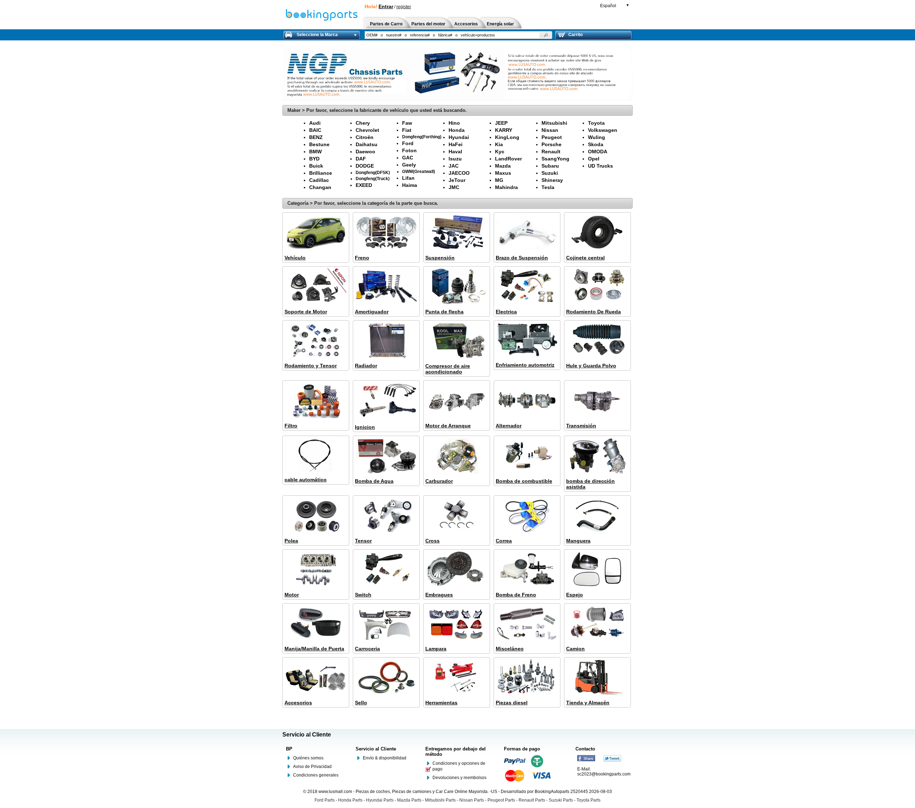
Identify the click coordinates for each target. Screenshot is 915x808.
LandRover (508, 159)
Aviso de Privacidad (312, 766)
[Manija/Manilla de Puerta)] (316, 624)
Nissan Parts (471, 800)
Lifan (408, 178)
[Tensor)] (386, 516)
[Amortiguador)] (386, 287)
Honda (457, 130)
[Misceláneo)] (527, 624)
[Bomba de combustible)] (527, 456)
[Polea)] (316, 516)
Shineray (552, 180)
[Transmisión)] (597, 401)
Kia (499, 144)
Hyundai (459, 137)
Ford (408, 143)
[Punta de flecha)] (457, 287)
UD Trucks (600, 166)
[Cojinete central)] (597, 233)
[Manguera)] (597, 516)
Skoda (595, 144)
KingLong (507, 137)
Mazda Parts (409, 800)
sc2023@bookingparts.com (603, 774)
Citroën (365, 137)
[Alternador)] (527, 401)
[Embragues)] (457, 570)
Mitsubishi (554, 123)
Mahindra (506, 187)
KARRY (503, 130)
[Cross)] (457, 516)
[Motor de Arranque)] (457, 401)
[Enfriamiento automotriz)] (527, 340)
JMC (454, 187)
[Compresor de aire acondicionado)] (457, 341)
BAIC (315, 130)
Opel (593, 159)
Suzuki (549, 173)
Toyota (596, 123)
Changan (320, 187)
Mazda (503, 166)
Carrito (575, 34)
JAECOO (459, 173)
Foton (409, 150)
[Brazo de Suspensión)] (527, 233)
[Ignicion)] (386, 401)
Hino (454, 123)
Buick (316, 166)
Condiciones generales (315, 775)
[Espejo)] (597, 570)
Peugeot (551, 137)
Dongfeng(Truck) (373, 178)
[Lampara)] (457, 624)
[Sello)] (386, 678)
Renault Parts (532, 800)
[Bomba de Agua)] (386, 456)
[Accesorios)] (316, 678)
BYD (314, 159)
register (403, 6)
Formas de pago (522, 749)
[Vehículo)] (316, 233)
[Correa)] (527, 516)
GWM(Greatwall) (418, 171)
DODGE (365, 166)
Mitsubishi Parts (440, 800)
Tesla (547, 187)
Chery (363, 123)
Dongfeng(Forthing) (421, 136)
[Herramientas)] (457, 678)
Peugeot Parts (501, 800)
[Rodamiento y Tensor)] (316, 341)
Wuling (596, 137)
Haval (455, 151)
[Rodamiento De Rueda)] (597, 287)
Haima (409, 185)
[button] (545, 35)
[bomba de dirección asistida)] (597, 456)
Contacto (585, 749)
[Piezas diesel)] (527, 678)
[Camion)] (597, 624)
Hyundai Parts (380, 800)
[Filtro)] (316, 401)
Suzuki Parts (561, 800)
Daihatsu (366, 144)
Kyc (499, 151)
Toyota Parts (588, 800)
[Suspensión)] (457, 233)
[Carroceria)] (386, 624)
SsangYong (555, 159)
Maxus (503, 173)
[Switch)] (386, 570)
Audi (315, 123)
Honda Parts (350, 800)
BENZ (316, 137)
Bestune (319, 144)
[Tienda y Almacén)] (597, 678)
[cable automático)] (316, 455)
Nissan (549, 130)
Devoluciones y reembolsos (459, 777)
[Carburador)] (457, 456)
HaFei (456, 144)
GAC (407, 157)
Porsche (551, 144)
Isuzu (455, 159)
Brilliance (320, 173)
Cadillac (319, 180)
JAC (454, 166)
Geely (409, 165)
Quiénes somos (308, 757)
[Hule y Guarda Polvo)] (597, 341)
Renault (550, 151)
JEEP (501, 123)
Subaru (550, 166)
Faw (407, 123)
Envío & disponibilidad (384, 757)
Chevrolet (367, 130)
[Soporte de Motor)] (316, 287)
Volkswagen (602, 130)
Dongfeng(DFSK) (373, 172)
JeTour (457, 180)
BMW (315, 151)
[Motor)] (316, 570)
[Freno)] (386, 233)
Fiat (406, 130)
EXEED (364, 185)
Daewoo (365, 151)
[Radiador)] (386, 341)
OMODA (597, 151)
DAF (361, 159)
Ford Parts (325, 800)
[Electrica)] (527, 287)
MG (499, 180)
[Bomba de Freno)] (527, 570)
